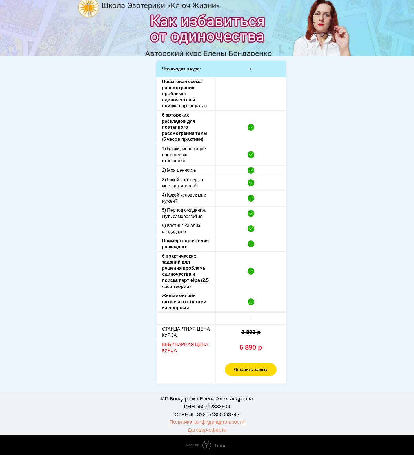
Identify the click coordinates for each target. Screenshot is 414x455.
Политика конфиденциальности (207, 422)
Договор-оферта (207, 430)
